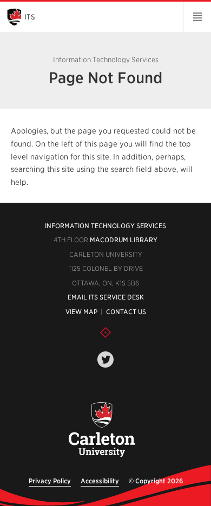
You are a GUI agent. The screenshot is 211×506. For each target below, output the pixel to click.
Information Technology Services (105, 226)
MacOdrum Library (123, 240)
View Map (81, 312)
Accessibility (100, 481)
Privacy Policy (50, 481)
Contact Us (126, 312)
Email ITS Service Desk (106, 297)
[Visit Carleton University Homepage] (101, 430)
